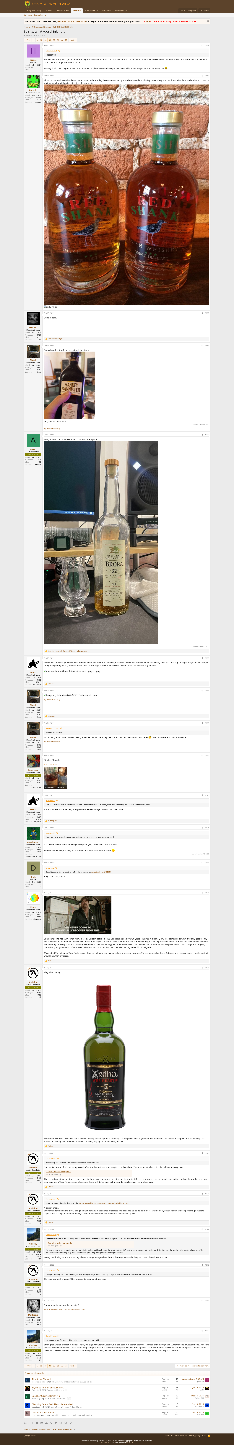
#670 (207, 795)
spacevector (36, 1382)
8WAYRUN (129, 1443)
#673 (207, 892)
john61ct (200, 1381)
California (37, 464)
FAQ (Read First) (33, 10)
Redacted (200, 1415)
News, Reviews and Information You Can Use (69, 1382)
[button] (97, 10)
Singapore (37, 919)
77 (66, 40)
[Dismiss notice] (208, 21)
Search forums (40, 15)
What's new (90, 10)
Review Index (62, 10)
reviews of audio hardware (72, 21)
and (55, 339)
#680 (207, 1331)
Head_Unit (36, 1415)
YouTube (47, 1309)
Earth (34, 1390)
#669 (207, 755)
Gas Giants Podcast (74, 1309)
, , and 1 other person (67, 651)
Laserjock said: (51, 51)
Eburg (39, 372)
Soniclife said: (51, 1234)
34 (50, 40)
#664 (207, 345)
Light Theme (31, 1435)
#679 (207, 1300)
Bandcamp (54, 1309)
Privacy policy (194, 1435)
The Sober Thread (41, 1379)
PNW (39, 1259)
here (148, 21)
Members (119, 10)
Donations (106, 10)
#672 (207, 862)
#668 (207, 723)
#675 (207, 1153)
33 (45, 40)
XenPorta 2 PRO (106, 1443)
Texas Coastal (36, 787)
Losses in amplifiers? (43, 1412)
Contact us (168, 1435)
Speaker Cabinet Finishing (46, 1395)
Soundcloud (62, 1309)
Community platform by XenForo (102, 1441)
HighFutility (36, 1398)
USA (39, 339)
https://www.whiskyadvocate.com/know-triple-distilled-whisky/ (104, 1203)
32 (41, 40)
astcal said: (50, 868)
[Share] (202, 45)
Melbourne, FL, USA (33, 856)
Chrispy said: (51, 1158)
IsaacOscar (36, 1407)
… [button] (37, 40)
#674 (207, 967)
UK (40, 997)
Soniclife (29, 35)
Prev (28, 40)
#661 (207, 45)
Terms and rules (181, 1435)
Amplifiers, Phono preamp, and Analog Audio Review (72, 1415)
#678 (207, 1265)
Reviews (48, 10)
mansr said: (50, 800)
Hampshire (37, 684)
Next (72, 40)
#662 (207, 75)
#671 (207, 828)
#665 (207, 435)
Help (204, 1435)
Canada (38, 102)
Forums (77, 10)
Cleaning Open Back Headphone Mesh (53, 1404)
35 (54, 40)
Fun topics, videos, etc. (55, 1390)
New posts (28, 15)
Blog (83, 1309)
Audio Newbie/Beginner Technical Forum (66, 1407)
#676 (207, 1194)
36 (58, 40)
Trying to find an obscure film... (48, 1387)
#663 (207, 313)
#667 (207, 690)
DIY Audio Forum (58, 1398)
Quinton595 (199, 1398)
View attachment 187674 (101, 872)
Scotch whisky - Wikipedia (58, 1171)
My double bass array (52, 429)
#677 (207, 1229)
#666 (207, 658)
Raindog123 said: (52, 728)
